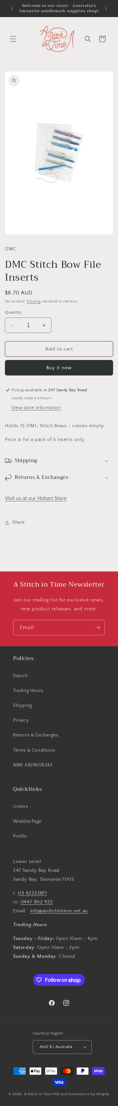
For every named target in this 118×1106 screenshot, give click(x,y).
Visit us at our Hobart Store (36, 498)
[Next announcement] (106, 8)
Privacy (21, 720)
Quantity (13, 312)
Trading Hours (28, 690)
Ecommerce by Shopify (89, 1094)
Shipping (34, 301)
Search (20, 675)
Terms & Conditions (34, 750)
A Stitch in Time (38, 1094)
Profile (20, 836)
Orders (20, 806)
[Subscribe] (97, 627)
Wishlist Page (27, 821)
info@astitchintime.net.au (59, 911)
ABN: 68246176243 (32, 765)
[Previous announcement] (12, 8)
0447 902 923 (37, 902)
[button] (13, 39)
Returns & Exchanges (35, 735)
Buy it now (59, 368)
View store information (36, 407)
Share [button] (18, 522)
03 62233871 (32, 893)
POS (56, 1094)
